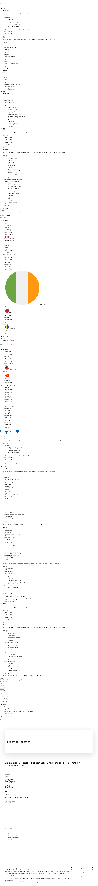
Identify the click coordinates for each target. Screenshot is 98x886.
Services (7, 72)
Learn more (5, 16)
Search (2, 678)
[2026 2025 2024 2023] (6, 792)
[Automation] (10, 786)
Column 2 (9, 858)
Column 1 (9, 842)
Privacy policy (10, 819)
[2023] (6, 792)
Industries (7, 36)
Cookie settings (11, 822)
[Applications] (10, 785)
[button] (9, 340)
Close (2, 685)
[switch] (14, 212)
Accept (82, 868)
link (4, 10)
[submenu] (7, 436)
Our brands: (7, 831)
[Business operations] (10, 787)
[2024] (6, 791)
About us (7, 149)
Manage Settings (82, 872)
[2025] (6, 790)
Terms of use (10, 815)
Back (10, 19)
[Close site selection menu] (7, 343)
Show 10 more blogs (10, 801)
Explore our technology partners (10, 505)
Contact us (12, 854)
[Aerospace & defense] (10, 779)
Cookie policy (10, 824)
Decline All (82, 876)
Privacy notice (13, 864)
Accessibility (10, 817)
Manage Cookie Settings (14, 869)
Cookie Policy (62, 882)
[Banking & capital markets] (10, 781)
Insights (7, 10)
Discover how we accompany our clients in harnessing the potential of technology (22, 675)
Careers (7, 93)
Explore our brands (7, 503)
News (6, 130)
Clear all (7, 794)
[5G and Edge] (10, 784)
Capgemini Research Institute (10, 461)
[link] (13, 4)
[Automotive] (10, 780)
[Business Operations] (10, 782)
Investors (9, 814)
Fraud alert (10, 826)
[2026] (6, 789)
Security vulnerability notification (14, 821)
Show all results (4, 701)
